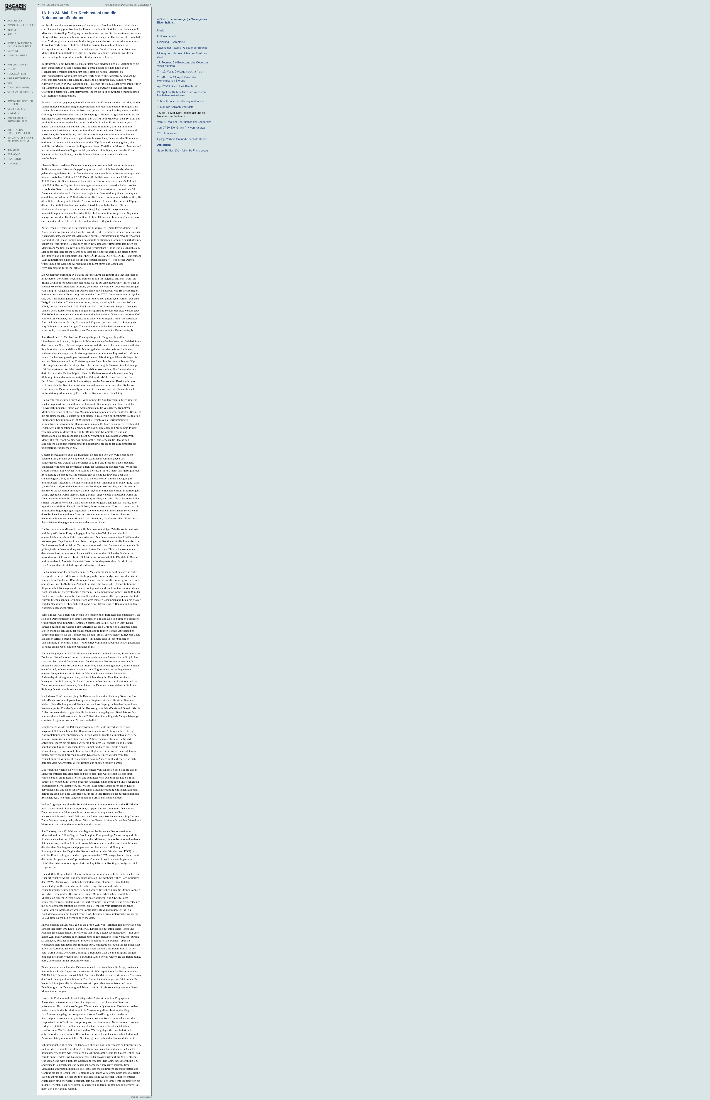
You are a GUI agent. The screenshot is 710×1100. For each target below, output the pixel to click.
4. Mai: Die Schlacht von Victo (54, 5)
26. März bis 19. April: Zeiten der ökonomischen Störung (176, 79)
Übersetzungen (18, 78)
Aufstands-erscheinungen (18, 131)
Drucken (134, 1097)
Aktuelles (15, 20)
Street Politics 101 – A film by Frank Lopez (182, 150)
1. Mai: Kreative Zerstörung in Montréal (180, 101)
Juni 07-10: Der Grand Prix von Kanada (181, 127)
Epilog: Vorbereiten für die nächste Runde (182, 139)
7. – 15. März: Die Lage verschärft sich (180, 71)
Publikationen (17, 64)
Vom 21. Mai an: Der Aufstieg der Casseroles (126, 5)
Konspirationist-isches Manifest (19, 45)
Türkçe (12, 163)
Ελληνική (14, 159)
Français (14, 154)
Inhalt (11, 29)
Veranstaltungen (20, 92)
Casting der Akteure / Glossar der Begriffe (182, 47)
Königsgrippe (17, 55)
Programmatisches (21, 25)
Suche (11, 34)
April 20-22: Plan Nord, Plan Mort (177, 86)
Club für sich (17, 108)
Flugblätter (16, 74)
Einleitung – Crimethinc (171, 41)
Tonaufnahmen (18, 87)
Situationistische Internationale (20, 139)
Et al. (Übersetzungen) (173, 19)
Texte (11, 69)
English (13, 149)
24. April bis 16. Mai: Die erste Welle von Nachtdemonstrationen (181, 93)
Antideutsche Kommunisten (17, 119)
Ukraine (13, 51)
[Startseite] (15, 10)
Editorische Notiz (167, 36)
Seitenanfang (146, 1097)
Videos (12, 83)
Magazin (13, 113)
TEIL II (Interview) (167, 133)
